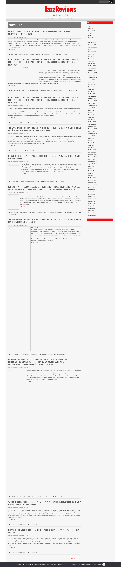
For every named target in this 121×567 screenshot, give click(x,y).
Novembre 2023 (92, 100)
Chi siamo (53, 19)
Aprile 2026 (91, 35)
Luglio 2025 (91, 54)
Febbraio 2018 (92, 215)
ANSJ (20, 90)
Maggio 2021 (91, 171)
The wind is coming (35, 54)
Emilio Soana (31, 212)
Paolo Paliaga (25, 54)
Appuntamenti (18, 150)
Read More (11, 49)
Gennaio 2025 (92, 68)
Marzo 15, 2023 (23, 535)
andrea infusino (13, 37)
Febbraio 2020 (92, 199)
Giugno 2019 (91, 203)
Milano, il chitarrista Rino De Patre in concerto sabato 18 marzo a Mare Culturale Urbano (44, 531)
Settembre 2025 (92, 51)
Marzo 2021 (91, 175)
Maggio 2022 (91, 143)
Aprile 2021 (91, 173)
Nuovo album (17, 54)
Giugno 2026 (91, 30)
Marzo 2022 (91, 147)
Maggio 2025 (91, 58)
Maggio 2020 (91, 196)
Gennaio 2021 (92, 180)
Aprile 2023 (91, 117)
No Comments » (63, 54)
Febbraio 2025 (92, 65)
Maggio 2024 (91, 86)
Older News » (74, 558)
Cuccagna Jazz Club (24, 181)
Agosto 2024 (91, 79)
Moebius (30, 354)
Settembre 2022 (92, 133)
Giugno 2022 (91, 140)
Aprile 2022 (91, 145)
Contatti (59, 19)
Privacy (73, 19)
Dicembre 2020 (92, 182)
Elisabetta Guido (23, 354)
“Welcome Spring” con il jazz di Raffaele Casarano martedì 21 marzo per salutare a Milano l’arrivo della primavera (44, 503)
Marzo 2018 (91, 213)
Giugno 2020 (91, 194)
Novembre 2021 (92, 157)
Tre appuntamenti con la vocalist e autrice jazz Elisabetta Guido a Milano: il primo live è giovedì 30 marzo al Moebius (44, 221)
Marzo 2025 (91, 63)
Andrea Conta (14, 90)
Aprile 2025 (91, 61)
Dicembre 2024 (92, 70)
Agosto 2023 (91, 107)
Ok (104, 564)
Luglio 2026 (91, 28)
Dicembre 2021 (92, 154)
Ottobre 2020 (91, 187)
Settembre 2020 (92, 189)
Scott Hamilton (50, 212)
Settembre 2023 (92, 105)
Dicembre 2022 (92, 126)
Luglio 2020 (91, 192)
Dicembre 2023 (92, 98)
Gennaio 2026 (92, 42)
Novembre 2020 (92, 185)
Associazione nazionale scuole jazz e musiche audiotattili (37, 90)
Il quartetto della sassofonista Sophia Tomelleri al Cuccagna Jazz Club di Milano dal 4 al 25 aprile (44, 157)
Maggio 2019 (91, 206)
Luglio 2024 (91, 82)
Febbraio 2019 (92, 208)
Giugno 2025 (91, 56)
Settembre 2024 (92, 77)
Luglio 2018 (91, 210)
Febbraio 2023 (92, 121)
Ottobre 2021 (91, 159)
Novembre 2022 (92, 128)
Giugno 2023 (91, 112)
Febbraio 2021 (92, 178)
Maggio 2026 (91, 33)
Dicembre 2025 (92, 44)
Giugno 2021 (91, 168)
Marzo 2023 (91, 119)
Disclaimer (66, 19)
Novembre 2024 (92, 72)
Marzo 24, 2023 (23, 106)
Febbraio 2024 (92, 93)
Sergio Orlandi (58, 212)
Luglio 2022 (91, 138)
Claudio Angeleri (23, 212)
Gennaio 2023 (92, 124)
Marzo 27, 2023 (23, 68)
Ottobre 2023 (91, 103)
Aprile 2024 (91, 89)
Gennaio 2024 (92, 96)
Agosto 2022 (91, 135)
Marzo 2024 (91, 91)
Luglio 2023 (91, 110)
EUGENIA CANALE (16, 496)
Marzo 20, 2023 (23, 507)
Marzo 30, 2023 (23, 37)
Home (47, 19)
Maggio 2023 (91, 114)
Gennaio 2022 (92, 152)
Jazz (12, 54)
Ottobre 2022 (91, 131)
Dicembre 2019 (92, 201)
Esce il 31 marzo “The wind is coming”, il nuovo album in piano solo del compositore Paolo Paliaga (39, 33)
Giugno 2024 (91, 84)
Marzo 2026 (91, 37)
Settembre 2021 (92, 161)
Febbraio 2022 (92, 150)
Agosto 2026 (91, 26)
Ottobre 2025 (91, 49)
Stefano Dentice (32, 496)
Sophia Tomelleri (34, 181)
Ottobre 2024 (91, 75)
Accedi (90, 223)
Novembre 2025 (92, 47)
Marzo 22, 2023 (23, 133)
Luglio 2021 (91, 166)
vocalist (35, 354)
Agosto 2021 (91, 164)
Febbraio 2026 (92, 40)
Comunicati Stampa (49, 54)
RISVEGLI (24, 496)
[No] (119, 564)
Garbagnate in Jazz (41, 212)
